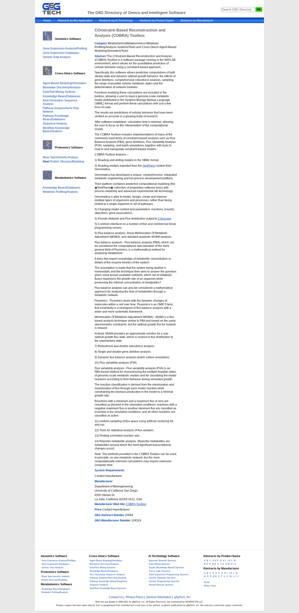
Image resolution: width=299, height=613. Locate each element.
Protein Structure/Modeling (63, 161)
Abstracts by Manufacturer (196, 20)
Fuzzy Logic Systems (159, 571)
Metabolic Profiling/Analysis (60, 191)
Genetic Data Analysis (57, 57)
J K (230, 573)
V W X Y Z (230, 564)
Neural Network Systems (161, 585)
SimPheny (149, 165)
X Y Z (236, 576)
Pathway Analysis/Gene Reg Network (108, 578)
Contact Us (116, 597)
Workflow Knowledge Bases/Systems (56, 129)
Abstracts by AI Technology (116, 20)
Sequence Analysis (55, 123)
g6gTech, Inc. (182, 597)
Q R (214, 564)
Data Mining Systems (159, 564)
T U (222, 564)
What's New (210, 586)
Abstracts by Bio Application (75, 20)
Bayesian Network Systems (162, 560)
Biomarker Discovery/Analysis (62, 87)
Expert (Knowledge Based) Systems (166, 567)
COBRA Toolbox (136, 504)
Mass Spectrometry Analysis (60, 157)
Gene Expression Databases (61, 53)
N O (206, 564)
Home (47, 20)
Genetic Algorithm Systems (162, 578)
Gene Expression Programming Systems (169, 574)
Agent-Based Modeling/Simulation (64, 83)
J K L (229, 560)
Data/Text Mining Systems (59, 91)
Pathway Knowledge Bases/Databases (56, 117)
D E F (215, 560)
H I (224, 560)
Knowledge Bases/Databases (61, 96)
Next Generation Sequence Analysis (107, 574)
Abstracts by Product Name (156, 20)
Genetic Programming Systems (164, 581)
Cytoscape (164, 218)
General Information (158, 597)
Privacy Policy (134, 597)
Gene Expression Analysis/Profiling (65, 48)
